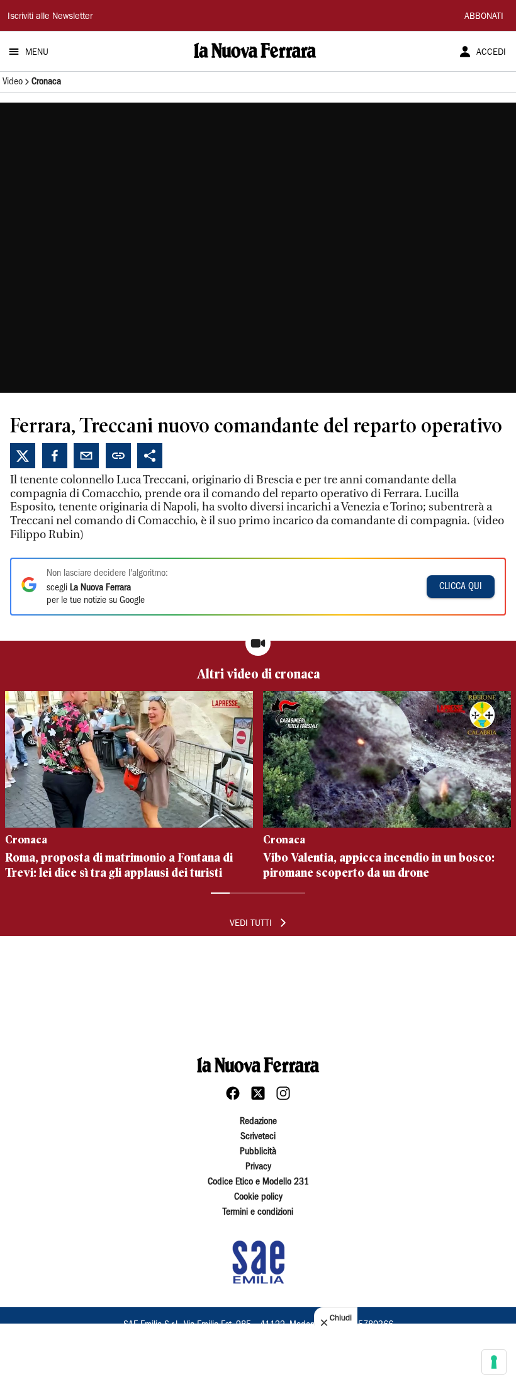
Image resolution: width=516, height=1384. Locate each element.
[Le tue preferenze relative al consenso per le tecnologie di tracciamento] (494, 1362)
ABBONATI (483, 17)
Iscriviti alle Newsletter (50, 17)
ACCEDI (491, 52)
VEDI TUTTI (251, 924)
